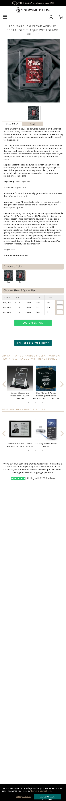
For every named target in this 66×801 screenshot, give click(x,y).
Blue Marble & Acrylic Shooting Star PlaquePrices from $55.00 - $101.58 (46, 396)
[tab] (12, 124)
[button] (5, 17)
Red (20, 282)
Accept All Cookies (47, 797)
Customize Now (33, 322)
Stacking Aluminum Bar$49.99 (46, 445)
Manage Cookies (23, 796)
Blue (8, 282)
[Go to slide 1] (28, 402)
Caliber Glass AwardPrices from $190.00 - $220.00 (20, 396)
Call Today (33, 342)
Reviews (47, 478)
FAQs (32, 123)
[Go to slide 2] (35, 402)
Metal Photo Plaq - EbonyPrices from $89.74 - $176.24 (20, 445)
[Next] (62, 384)
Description (12, 123)
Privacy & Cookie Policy (41, 791)
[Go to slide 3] (42, 402)
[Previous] (4, 384)
